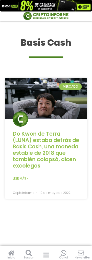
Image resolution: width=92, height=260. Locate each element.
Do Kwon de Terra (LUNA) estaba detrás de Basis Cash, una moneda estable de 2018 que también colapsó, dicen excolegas (46, 149)
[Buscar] (29, 253)
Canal (63, 257)
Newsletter (82, 257)
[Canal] (63, 253)
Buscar (29, 257)
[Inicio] (11, 253)
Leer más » (20, 178)
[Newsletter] (81, 253)
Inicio (11, 257)
